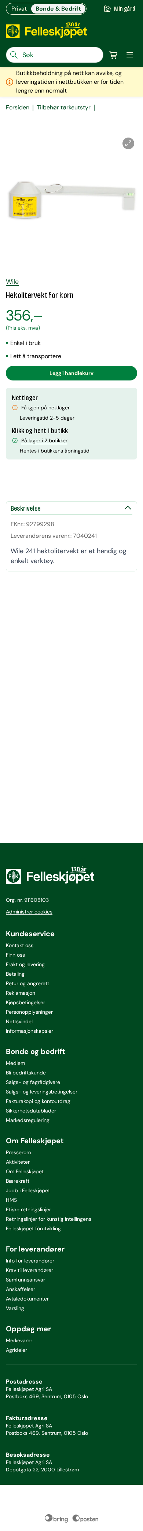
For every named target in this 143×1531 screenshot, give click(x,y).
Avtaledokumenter (27, 1298)
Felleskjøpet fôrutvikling (33, 1228)
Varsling (15, 1308)
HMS (11, 1200)
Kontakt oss (19, 945)
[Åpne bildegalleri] (128, 143)
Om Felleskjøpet (25, 1171)
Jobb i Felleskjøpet (28, 1190)
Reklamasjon (20, 993)
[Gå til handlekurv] (113, 55)
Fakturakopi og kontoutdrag (38, 1101)
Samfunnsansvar (25, 1279)
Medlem (15, 1063)
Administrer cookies (29, 912)
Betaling (15, 974)
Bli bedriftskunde (26, 1072)
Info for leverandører (30, 1260)
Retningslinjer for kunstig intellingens (48, 1219)
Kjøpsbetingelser (25, 1002)
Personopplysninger (29, 1012)
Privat (19, 8)
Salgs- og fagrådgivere (33, 1082)
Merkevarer (19, 1340)
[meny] (129, 55)
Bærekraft (17, 1181)
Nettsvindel (19, 1021)
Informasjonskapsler (29, 1031)
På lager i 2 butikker (44, 440)
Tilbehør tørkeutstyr (64, 107)
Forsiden (17, 107)
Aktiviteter (18, 1162)
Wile (12, 281)
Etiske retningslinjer (28, 1209)
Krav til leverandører (29, 1270)
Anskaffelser (20, 1289)
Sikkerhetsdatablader (31, 1110)
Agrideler (16, 1350)
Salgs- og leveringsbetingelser (41, 1091)
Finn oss (15, 955)
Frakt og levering (25, 964)
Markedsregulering (28, 1120)
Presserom (18, 1152)
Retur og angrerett (27, 983)
